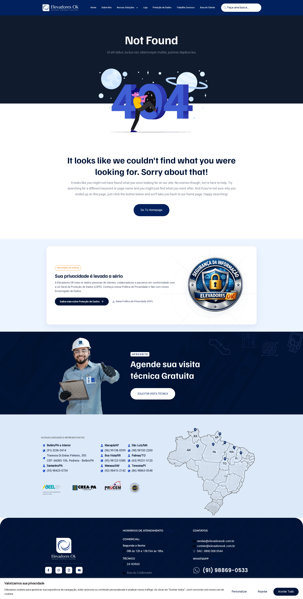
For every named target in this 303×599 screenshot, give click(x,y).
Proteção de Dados (162, 7)
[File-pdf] (69, 570)
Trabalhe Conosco (186, 7)
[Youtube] (79, 570)
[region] (151, 588)
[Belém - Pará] (225, 442)
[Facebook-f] (48, 570)
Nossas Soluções (125, 7)
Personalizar (239, 591)
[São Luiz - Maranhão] (234, 447)
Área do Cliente (207, 7)
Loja (145, 7)
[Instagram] (58, 570)
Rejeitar (262, 591)
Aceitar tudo (286, 591)
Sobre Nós (107, 7)
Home (93, 7)
